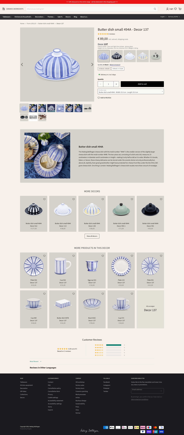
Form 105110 (31, 23)
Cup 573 (121, 318)
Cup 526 (63, 280)
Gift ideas (23, 391)
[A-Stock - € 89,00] (104, 71)
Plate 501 (150, 280)
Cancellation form (54, 391)
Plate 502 (33, 280)
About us (83, 17)
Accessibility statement (55, 401)
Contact (50, 382)
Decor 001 (150, 226)
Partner (78, 413)
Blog (75, 17)
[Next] (92, 64)
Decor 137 (33, 282)
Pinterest (106, 388)
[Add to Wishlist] (44, 199)
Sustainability (80, 404)
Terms (50, 407)
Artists (78, 397)
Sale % (60, 17)
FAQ (49, 385)
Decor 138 (92, 226)
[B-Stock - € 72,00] (118, 71)
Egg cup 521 (92, 280)
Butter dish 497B (63, 318)
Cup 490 (34, 318)
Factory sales (80, 385)
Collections (24, 394)
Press (77, 407)
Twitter (105, 391)
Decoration (39, 17)
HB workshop (80, 382)
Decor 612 (33, 226)
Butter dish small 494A (46, 23)
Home (22, 23)
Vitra (77, 410)
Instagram (106, 385)
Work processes (81, 394)
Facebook (106, 382)
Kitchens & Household (23, 17)
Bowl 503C (92, 318)
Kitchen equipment (26, 385)
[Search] (155, 8)
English (162, 17)
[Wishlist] (175, 9)
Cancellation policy (54, 388)
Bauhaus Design (81, 401)
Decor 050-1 (121, 226)
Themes (50, 17)
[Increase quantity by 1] (116, 84)
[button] (103, 34)
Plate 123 (121, 280)
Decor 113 (62, 226)
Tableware (7, 17)
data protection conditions (139, 399)
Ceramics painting (82, 391)
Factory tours (80, 388)
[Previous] (22, 64)
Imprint (50, 410)
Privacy (50, 394)
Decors (68, 17)
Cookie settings (53, 397)
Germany (173, 17)
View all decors (92, 236)
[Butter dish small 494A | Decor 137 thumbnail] (24, 108)
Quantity (101, 79)
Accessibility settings (55, 404)
